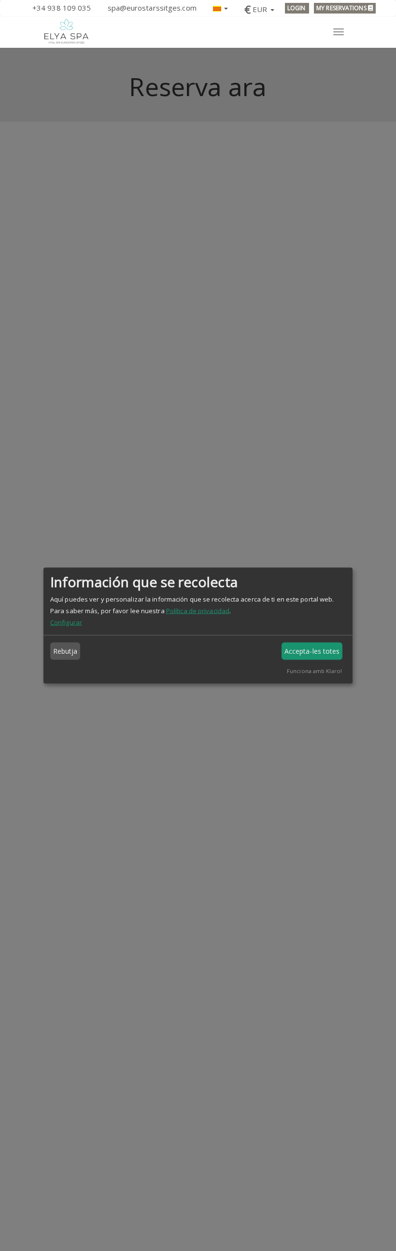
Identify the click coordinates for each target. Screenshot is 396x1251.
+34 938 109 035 (61, 8)
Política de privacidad (197, 610)
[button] (220, 7)
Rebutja (65, 651)
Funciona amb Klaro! (314, 671)
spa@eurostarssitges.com (152, 8)
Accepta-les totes (312, 651)
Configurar (66, 622)
